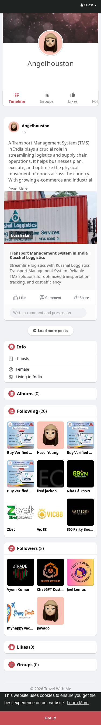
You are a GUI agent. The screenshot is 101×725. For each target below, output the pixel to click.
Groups (25, 665)
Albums (25, 393)
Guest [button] (88, 4)
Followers (27, 548)
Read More (18, 188)
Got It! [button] (50, 718)
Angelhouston (50, 63)
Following (27, 411)
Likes (22, 647)
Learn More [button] (78, 702)
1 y (24, 132)
